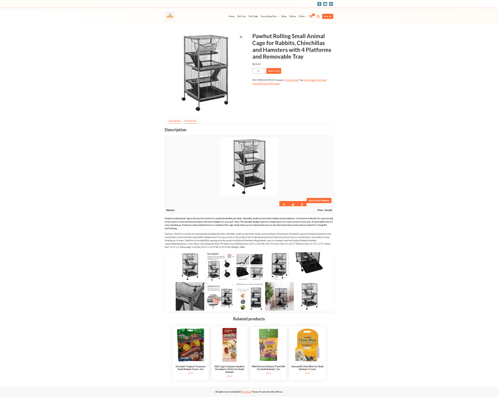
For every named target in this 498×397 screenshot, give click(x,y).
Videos (292, 16)
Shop (283, 16)
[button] (241, 37)
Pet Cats (241, 16)
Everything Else (268, 16)
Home (231, 16)
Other (302, 16)
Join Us (328, 16)
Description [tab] (175, 120)
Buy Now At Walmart (319, 200)
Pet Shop (246, 391)
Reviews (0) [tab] (190, 120)
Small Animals (292, 80)
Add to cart (274, 71)
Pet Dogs (253, 16)
